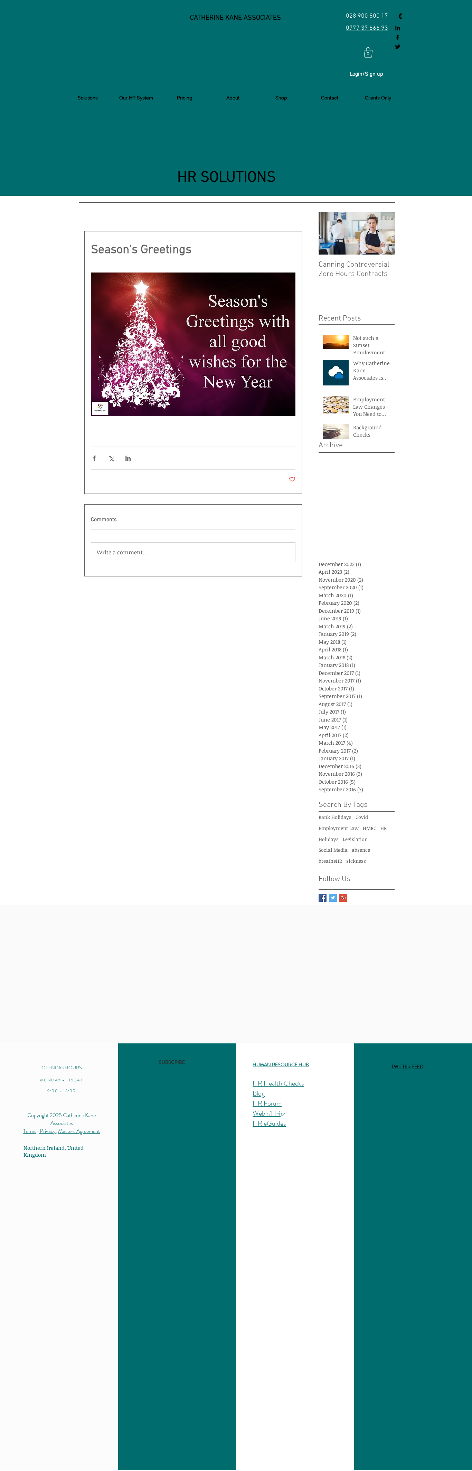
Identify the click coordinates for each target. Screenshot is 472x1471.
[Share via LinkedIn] (128, 458)
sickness (356, 861)
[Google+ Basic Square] (343, 898)
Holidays (329, 839)
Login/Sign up (366, 74)
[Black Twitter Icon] (397, 46)
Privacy (47, 1131)
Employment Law (339, 828)
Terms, (30, 1131)
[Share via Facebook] (94, 458)
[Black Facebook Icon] (397, 37)
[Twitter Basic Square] (333, 898)
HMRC (369, 828)
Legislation (355, 839)
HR (383, 828)
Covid (362, 817)
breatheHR (330, 861)
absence (361, 850)
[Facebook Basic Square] (323, 898)
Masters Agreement (79, 1131)
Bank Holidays (335, 817)
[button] (368, 52)
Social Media (333, 850)
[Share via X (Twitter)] (111, 458)
